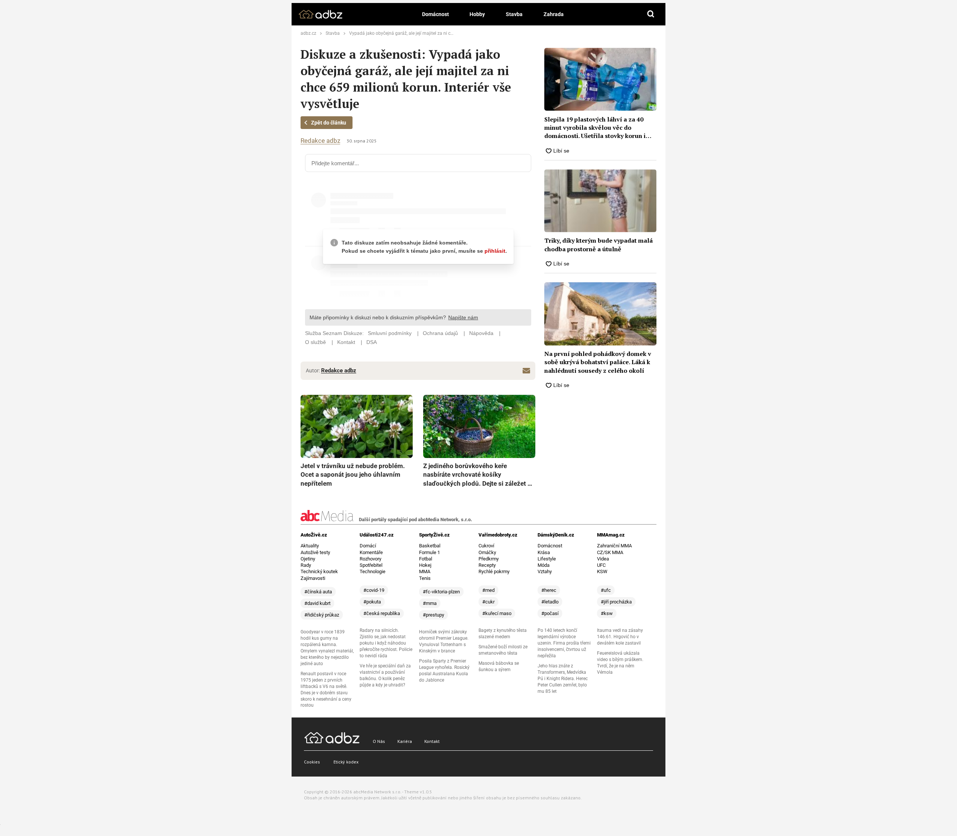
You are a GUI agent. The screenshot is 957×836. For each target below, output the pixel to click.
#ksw (607, 613)
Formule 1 (429, 552)
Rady (306, 565)
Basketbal (429, 545)
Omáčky (487, 552)
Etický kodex (346, 762)
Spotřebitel (371, 565)
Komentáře (371, 552)
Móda (544, 565)
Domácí (368, 545)
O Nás (379, 741)
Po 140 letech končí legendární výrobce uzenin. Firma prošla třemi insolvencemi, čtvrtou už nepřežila (564, 643)
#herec (548, 590)
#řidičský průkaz (321, 615)
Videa (603, 559)
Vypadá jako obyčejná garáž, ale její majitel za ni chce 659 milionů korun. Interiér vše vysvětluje (445, 33)
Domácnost (435, 14)
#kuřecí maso (496, 613)
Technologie (372, 571)
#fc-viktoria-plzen (441, 591)
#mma (430, 603)
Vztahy (545, 571)
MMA (424, 571)
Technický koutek (319, 571)
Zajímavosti (313, 578)
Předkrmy (488, 559)
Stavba (514, 14)
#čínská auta (318, 591)
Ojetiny (308, 559)
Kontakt (432, 741)
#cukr (488, 602)
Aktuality (310, 545)
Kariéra (404, 741)
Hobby (477, 14)
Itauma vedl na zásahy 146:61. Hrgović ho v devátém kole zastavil (620, 637)
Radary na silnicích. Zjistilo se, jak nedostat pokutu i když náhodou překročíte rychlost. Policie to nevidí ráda (386, 643)
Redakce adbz (320, 141)
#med (488, 590)
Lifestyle (547, 559)
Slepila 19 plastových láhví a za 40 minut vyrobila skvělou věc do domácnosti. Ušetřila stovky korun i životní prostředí (595, 127)
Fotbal (425, 559)
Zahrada (554, 14)
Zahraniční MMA (614, 545)
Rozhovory (370, 559)
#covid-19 (373, 590)
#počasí (549, 613)
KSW (602, 571)
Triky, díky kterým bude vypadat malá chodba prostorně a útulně (598, 244)
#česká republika (381, 613)
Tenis (425, 578)
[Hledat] (650, 14)
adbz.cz (308, 33)
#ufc (606, 590)
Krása (544, 552)
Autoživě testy (315, 552)
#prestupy (433, 615)
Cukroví (486, 545)
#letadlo (549, 602)
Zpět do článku (328, 123)
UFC (601, 565)
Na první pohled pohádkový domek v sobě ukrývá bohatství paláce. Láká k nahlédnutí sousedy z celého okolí (597, 362)
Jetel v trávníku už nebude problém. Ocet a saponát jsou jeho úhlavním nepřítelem (353, 474)
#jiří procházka (616, 602)
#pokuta (372, 602)
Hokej (425, 565)
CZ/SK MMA (610, 552)
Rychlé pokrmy (494, 571)
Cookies (312, 762)
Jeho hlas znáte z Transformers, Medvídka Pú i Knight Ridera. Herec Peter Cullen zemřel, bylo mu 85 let (563, 678)
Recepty (487, 565)
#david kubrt (317, 603)
